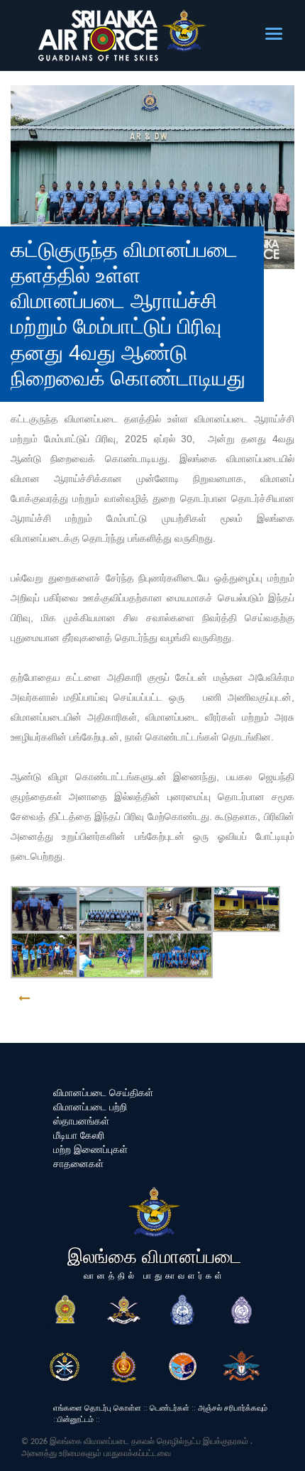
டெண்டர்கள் (169, 1408)
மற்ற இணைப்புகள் (90, 1149)
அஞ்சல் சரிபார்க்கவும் (232, 1408)
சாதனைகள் (78, 1163)
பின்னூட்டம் (75, 1419)
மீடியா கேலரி (78, 1135)
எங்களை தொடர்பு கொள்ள (97, 1408)
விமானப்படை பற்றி (90, 1106)
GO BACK (68, 998)
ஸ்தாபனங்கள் (81, 1121)
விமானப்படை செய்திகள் (103, 1092)
